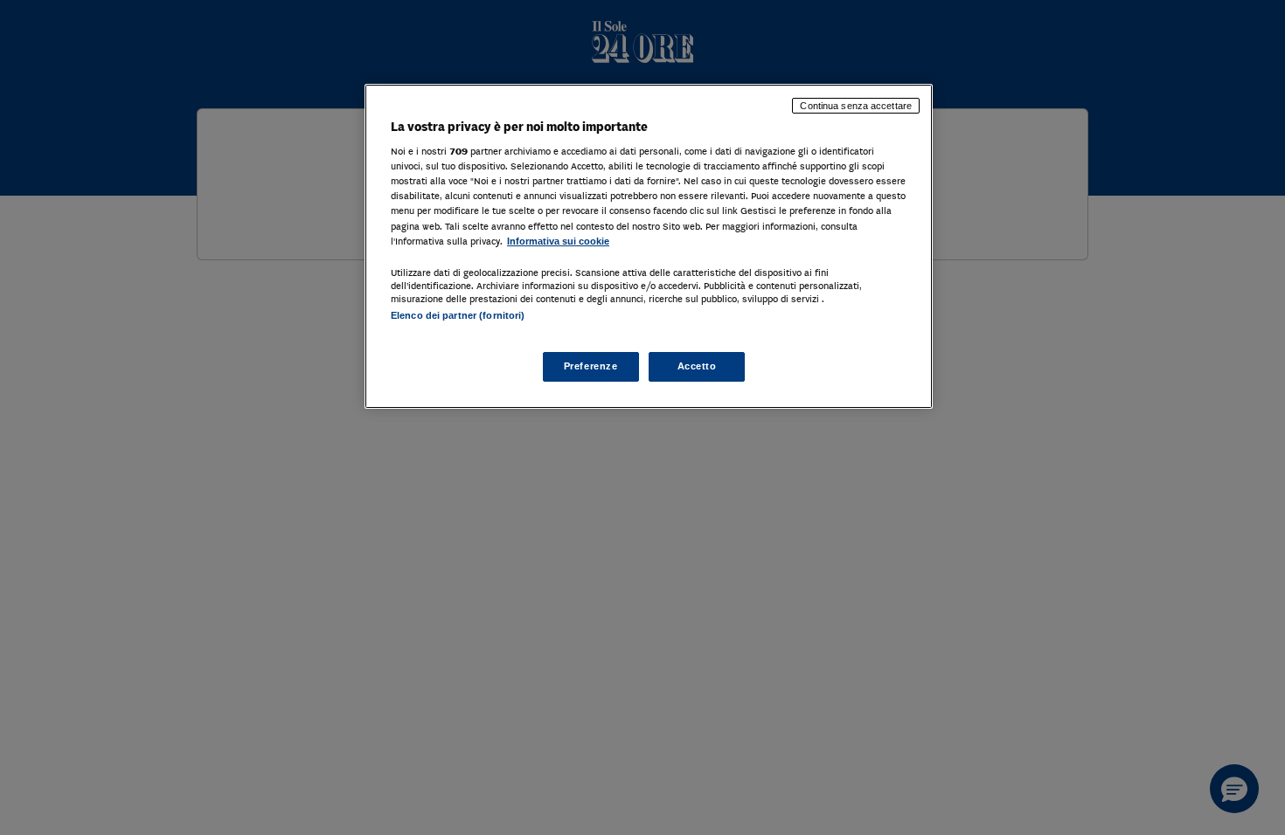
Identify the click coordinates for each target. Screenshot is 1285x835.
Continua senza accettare (856, 105)
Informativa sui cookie (558, 241)
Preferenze (591, 366)
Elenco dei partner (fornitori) (457, 315)
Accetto (697, 366)
